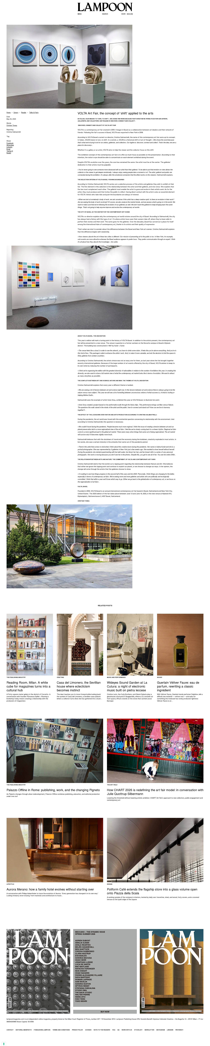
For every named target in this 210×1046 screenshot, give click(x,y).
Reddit (9, 153)
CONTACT (10, 1030)
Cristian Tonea (12, 125)
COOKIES (88, 1030)
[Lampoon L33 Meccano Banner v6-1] (105, 971)
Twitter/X (10, 151)
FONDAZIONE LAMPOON (42, 1030)
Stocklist (138, 1030)
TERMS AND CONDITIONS (61, 1030)
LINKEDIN (170, 1030)
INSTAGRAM (160, 1030)
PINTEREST (179, 1030)
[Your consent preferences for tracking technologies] (4, 1044)
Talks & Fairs (33, 113)
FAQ (113, 1030)
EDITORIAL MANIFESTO (24, 1030)
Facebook (10, 143)
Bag (129, 14)
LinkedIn (9, 147)
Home (9, 113)
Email (8, 149)
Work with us (127, 1030)
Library (16, 113)
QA (118, 1030)
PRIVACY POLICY (77, 1030)
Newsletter (149, 1030)
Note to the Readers (102, 1030)
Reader (23, 113)
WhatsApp (10, 145)
